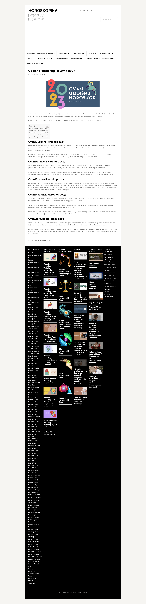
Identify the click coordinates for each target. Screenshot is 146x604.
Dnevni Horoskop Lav (35, 272)
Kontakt (74, 592)
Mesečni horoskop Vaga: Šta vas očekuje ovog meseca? (50, 338)
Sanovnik (107, 292)
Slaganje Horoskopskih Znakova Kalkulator (34, 571)
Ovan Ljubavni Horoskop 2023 (38, 128)
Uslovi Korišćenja (82, 592)
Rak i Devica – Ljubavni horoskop (95, 266)
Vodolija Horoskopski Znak (64, 400)
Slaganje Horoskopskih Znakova (108, 297)
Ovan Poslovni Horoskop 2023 (39, 133)
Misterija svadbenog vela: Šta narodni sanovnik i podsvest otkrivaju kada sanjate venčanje (80, 376)
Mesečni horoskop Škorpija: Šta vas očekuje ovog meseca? (50, 360)
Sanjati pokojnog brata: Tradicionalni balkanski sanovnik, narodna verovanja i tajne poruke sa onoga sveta (80, 270)
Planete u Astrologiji (110, 286)
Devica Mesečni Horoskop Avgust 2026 (50, 381)
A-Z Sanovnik (108, 254)
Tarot (30, 576)
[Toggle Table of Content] (46, 126)
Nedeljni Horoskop (110, 281)
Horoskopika (42, 10)
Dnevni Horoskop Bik (34, 255)
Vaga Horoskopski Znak (64, 298)
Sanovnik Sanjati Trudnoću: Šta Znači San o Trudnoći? (80, 401)
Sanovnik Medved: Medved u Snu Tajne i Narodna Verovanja (80, 297)
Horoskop (48, 240)
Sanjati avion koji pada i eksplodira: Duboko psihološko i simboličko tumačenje (79, 322)
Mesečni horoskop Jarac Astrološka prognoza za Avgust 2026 (50, 293)
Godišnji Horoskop (40, 240)
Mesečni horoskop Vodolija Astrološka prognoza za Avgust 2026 (49, 269)
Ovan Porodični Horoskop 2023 (39, 130)
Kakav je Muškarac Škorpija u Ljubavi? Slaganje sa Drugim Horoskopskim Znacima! (95, 330)
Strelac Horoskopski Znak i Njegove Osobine (65, 273)
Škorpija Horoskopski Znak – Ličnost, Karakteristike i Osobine (65, 325)
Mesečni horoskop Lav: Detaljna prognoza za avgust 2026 (49, 402)
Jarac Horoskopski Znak (64, 376)
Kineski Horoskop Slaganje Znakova (93, 285)
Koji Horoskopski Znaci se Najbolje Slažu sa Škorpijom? (96, 306)
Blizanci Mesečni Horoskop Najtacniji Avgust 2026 (50, 424)
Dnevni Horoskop (33, 253)
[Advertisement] (73, 38)
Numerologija (108, 283)
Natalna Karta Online (34, 497)
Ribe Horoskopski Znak (64, 351)
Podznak (107, 289)
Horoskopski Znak (109, 273)
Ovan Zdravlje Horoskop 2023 (39, 137)
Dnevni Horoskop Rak (35, 280)
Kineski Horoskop (109, 275)
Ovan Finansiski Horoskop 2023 (39, 135)
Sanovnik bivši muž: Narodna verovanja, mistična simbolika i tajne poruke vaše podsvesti (80, 348)
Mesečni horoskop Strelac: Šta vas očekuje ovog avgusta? (50, 316)
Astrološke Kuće (109, 262)
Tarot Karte (31, 583)
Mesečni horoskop (110, 278)
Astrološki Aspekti (109, 265)
